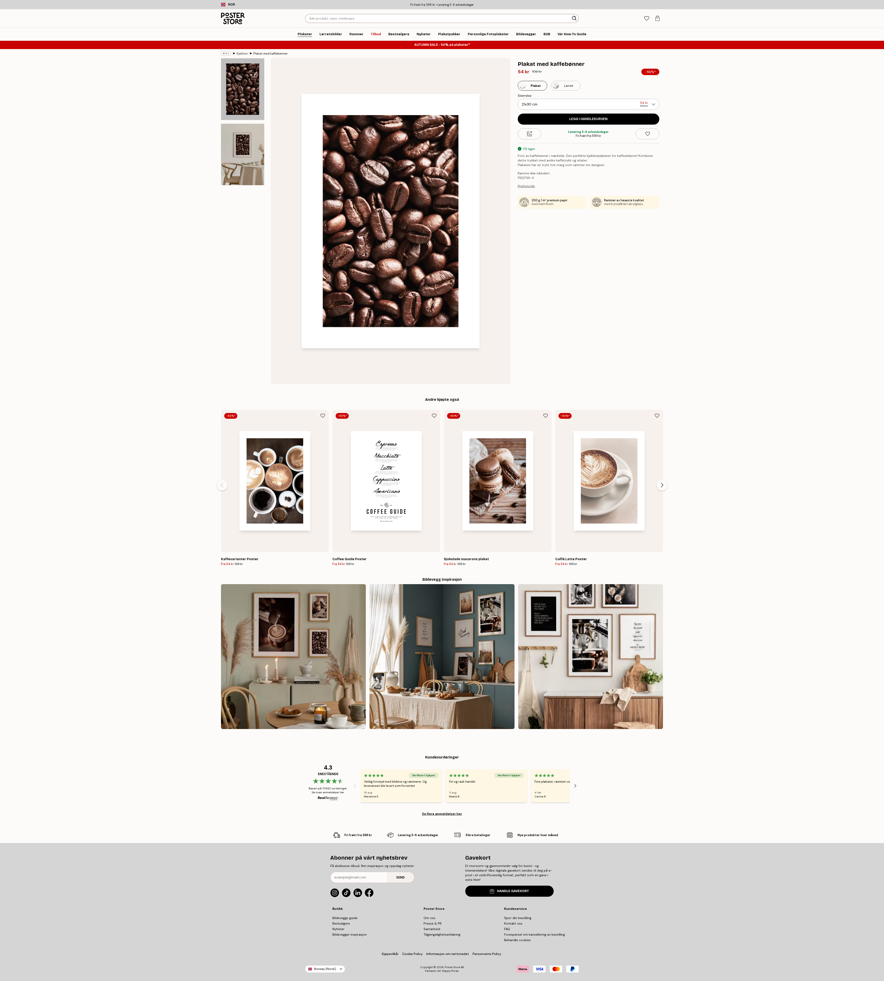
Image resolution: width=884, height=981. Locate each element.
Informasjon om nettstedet (447, 954)
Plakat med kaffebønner (270, 54)
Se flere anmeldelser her (442, 814)
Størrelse (525, 96)
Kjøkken (242, 54)
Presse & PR (433, 923)
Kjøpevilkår (390, 954)
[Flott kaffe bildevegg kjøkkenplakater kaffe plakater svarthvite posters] (590, 656)
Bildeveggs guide (345, 918)
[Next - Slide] (662, 485)
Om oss (429, 918)
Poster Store (452, 967)
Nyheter (338, 929)
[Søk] (574, 18)
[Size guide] (529, 133)
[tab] (646, 18)
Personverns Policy (487, 954)
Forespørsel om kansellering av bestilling (534, 934)
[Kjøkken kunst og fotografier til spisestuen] (441, 656)
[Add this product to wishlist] (647, 133)
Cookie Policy (412, 954)
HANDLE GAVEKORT (513, 891)
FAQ (507, 929)
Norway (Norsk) (325, 969)
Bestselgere (341, 923)
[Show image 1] (242, 89)
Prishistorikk (526, 186)
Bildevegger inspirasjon (349, 934)
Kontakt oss (513, 923)
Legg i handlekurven (588, 119)
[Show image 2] (242, 154)
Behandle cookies (517, 940)
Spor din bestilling (517, 918)
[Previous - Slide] (221, 485)
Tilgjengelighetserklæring (442, 934)
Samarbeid (432, 929)
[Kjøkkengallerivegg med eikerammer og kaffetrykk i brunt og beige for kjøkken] (293, 656)
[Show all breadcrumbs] (226, 53)
